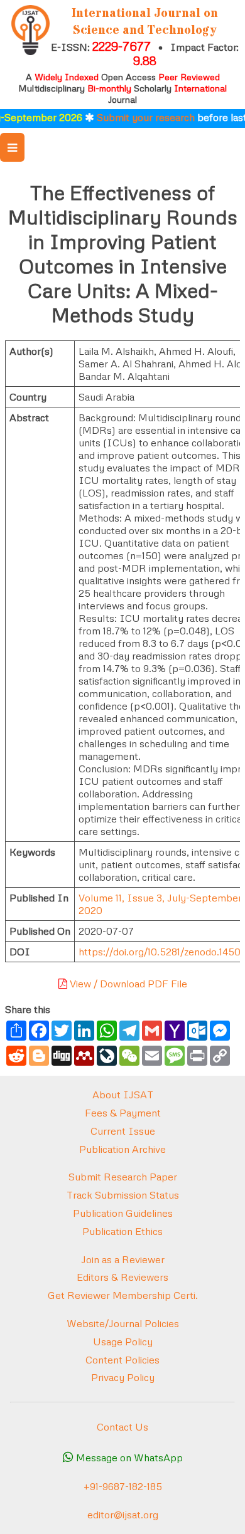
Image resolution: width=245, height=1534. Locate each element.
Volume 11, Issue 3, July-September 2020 (160, 904)
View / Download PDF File (127, 983)
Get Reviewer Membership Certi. (123, 1295)
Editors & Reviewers (122, 1277)
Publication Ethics (122, 1231)
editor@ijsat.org (122, 1514)
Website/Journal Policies (123, 1323)
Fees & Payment (123, 1112)
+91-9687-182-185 (123, 1486)
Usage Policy (123, 1341)
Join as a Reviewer (123, 1259)
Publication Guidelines (123, 1213)
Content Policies (122, 1359)
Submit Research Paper (122, 1176)
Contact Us (122, 1427)
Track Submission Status (123, 1195)
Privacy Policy (123, 1377)
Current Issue (122, 1131)
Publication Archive (122, 1149)
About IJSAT (122, 1094)
